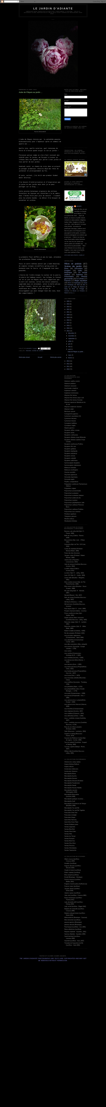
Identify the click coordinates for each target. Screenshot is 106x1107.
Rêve (71, 292)
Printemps (70, 284)
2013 (68, 361)
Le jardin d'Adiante (53, 8)
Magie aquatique (81, 280)
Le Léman (80, 278)
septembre (71, 338)
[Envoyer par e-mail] (42, 349)
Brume (74, 290)
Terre (78, 284)
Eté (84, 284)
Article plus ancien (55, 357)
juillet (70, 341)
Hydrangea (77, 283)
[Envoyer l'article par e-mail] (39, 348)
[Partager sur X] (46, 349)
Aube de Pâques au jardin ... (76, 351)
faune (85, 283)
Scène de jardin (37, 350)
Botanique (68, 272)
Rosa (66, 268)
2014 (68, 331)
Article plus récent (24, 357)
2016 (68, 325)
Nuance (82, 287)
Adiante (79, 206)
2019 (68, 317)
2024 (68, 304)
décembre (71, 333)
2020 (68, 314)
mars (70, 355)
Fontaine (82, 290)
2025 (68, 301)
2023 (68, 306)
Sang (65, 289)
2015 (68, 328)
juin (69, 344)
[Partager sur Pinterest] (49, 349)
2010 (68, 369)
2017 (68, 323)
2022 (68, 309)
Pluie (73, 289)
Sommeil (66, 290)
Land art (67, 287)
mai (69, 346)
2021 (68, 312)
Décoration (79, 268)
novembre (71, 336)
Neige (75, 287)
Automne (79, 274)
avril (69, 349)
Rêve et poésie (72, 263)
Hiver (69, 283)
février (70, 358)
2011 (68, 366)
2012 (68, 364)
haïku (80, 270)
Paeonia (28, 350)
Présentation (69, 276)
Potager (82, 289)
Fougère (67, 270)
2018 (68, 320)
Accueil (40, 357)
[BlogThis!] (44, 349)
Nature (66, 292)
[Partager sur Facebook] (47, 349)
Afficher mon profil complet (74, 255)
